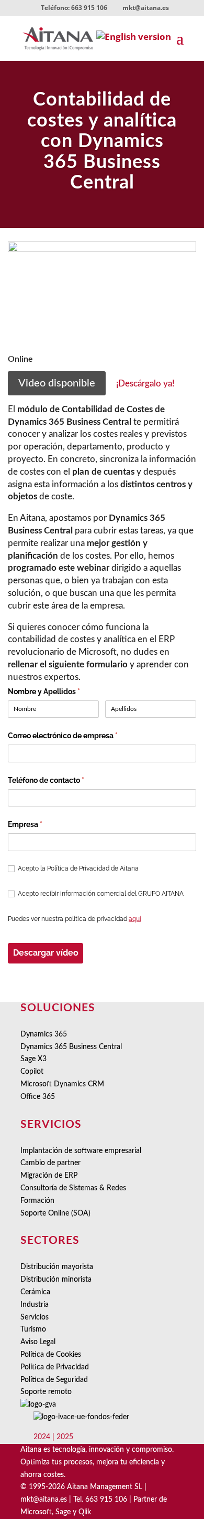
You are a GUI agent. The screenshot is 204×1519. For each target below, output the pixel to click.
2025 (64, 1437)
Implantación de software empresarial (80, 1151)
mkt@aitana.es (43, 1499)
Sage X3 (33, 1059)
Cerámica (35, 1292)
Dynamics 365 (43, 1034)
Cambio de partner (50, 1163)
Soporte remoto (46, 1392)
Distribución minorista (56, 1279)
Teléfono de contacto (63, 780)
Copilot (31, 1071)
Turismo (33, 1329)
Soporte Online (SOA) (55, 1213)
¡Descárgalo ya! (145, 383)
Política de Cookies (50, 1354)
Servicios (34, 1317)
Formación (37, 1200)
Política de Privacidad (54, 1367)
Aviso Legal (37, 1342)
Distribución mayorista (56, 1267)
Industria (34, 1304)
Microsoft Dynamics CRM (62, 1084)
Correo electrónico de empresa (79, 735)
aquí (135, 919)
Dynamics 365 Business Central (71, 1047)
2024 (41, 1437)
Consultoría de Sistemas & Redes (73, 1188)
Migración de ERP (48, 1175)
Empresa (42, 824)
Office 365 (37, 1097)
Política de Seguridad (54, 1380)
